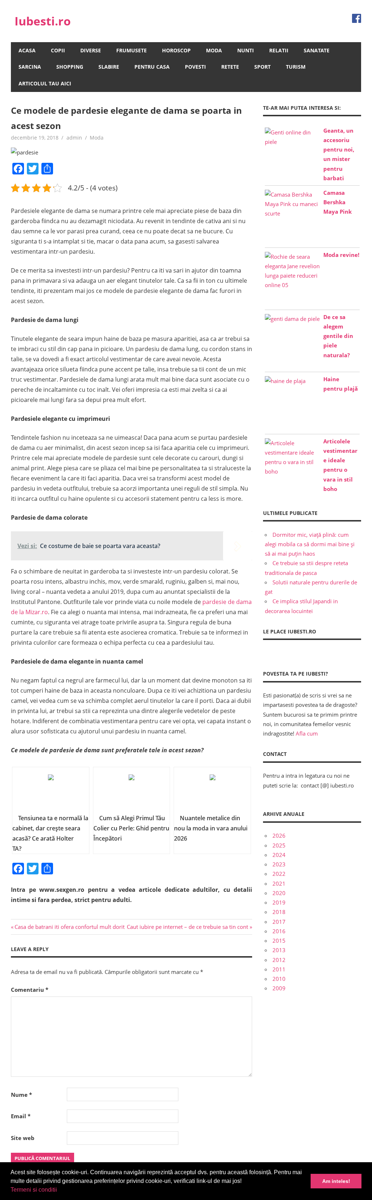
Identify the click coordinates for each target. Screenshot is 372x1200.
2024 (279, 854)
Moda (214, 50)
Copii (58, 50)
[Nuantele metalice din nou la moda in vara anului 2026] (212, 793)
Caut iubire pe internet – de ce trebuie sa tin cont (187, 926)
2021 (279, 883)
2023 (279, 864)
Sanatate (316, 50)
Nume (21, 1094)
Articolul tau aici (45, 83)
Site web (23, 1137)
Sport (262, 66)
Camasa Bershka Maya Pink (337, 202)
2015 (279, 940)
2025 (279, 845)
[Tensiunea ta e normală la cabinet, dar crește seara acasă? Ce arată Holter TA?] (50, 793)
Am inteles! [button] (336, 1181)
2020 (279, 893)
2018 (279, 911)
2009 (279, 988)
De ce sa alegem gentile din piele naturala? (338, 336)
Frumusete (131, 50)
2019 (279, 902)
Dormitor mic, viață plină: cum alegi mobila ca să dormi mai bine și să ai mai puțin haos (310, 544)
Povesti (195, 66)
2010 (279, 978)
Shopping (69, 66)
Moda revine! (341, 254)
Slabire (108, 66)
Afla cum (307, 733)
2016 (279, 931)
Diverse (90, 50)
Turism (296, 66)
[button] (59, 1190)
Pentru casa (152, 66)
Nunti (245, 50)
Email (21, 1116)
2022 (279, 873)
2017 (279, 921)
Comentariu (29, 989)
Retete (230, 66)
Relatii (278, 50)
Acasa (27, 50)
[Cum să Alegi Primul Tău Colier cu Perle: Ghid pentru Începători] (131, 793)
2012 (279, 959)
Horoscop (176, 50)
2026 (279, 835)
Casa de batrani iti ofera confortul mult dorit (69, 926)
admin (74, 137)
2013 (279, 950)
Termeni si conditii (34, 1190)
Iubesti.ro (43, 21)
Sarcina (30, 66)
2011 (279, 969)
